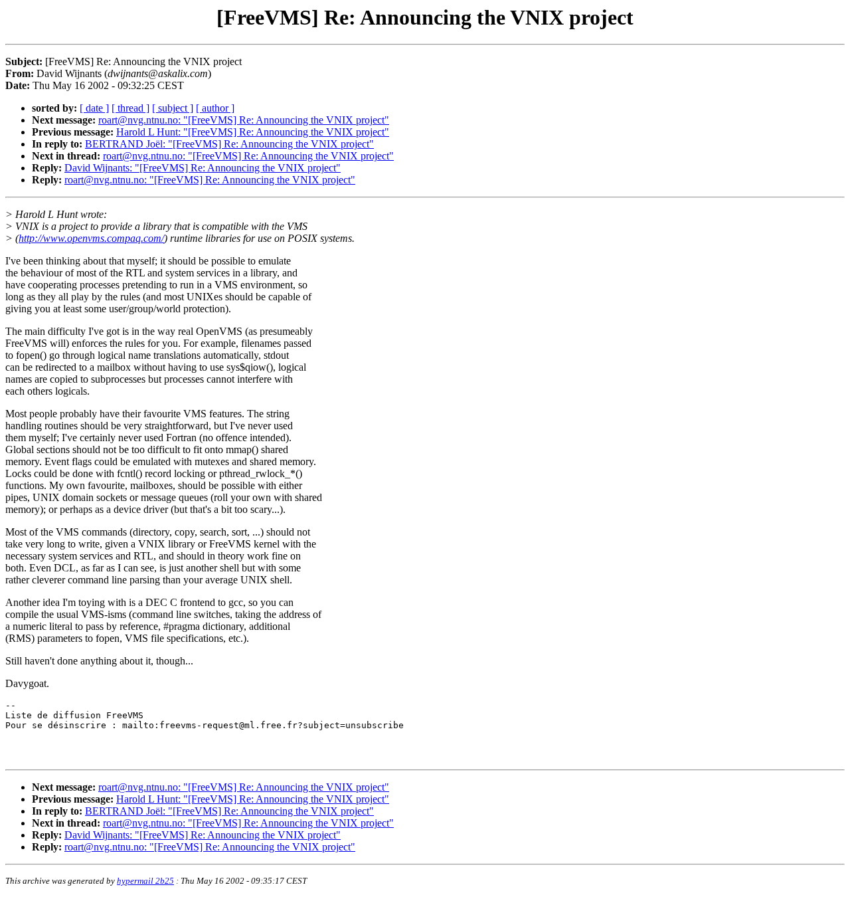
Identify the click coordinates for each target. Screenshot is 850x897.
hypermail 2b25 (145, 881)
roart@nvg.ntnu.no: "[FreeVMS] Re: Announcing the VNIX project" (243, 120)
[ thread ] (130, 108)
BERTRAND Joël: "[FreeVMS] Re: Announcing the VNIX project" (229, 144)
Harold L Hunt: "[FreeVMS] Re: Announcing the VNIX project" (252, 132)
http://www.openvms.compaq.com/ (91, 238)
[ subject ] (172, 108)
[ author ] (215, 108)
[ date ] (94, 108)
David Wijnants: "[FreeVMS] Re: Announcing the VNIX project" (202, 167)
